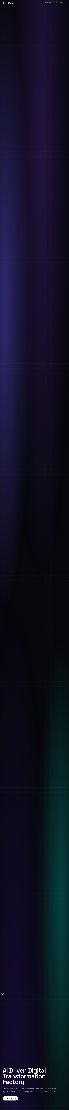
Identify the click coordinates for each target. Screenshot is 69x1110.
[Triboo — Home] (8, 3)
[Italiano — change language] (61, 3)
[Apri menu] (64, 2)
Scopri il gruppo (9, 1098)
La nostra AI (26, 1098)
